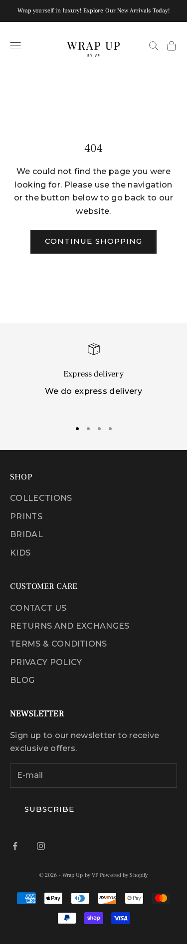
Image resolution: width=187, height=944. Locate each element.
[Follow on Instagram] (41, 846)
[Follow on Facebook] (15, 846)
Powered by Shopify (124, 875)
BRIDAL (26, 534)
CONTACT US (38, 608)
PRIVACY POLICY (46, 662)
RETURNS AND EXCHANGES (70, 626)
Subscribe (49, 809)
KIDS (20, 553)
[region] (93, 377)
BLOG (22, 680)
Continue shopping (93, 241)
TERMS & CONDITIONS (58, 644)
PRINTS (26, 516)
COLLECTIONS (41, 498)
